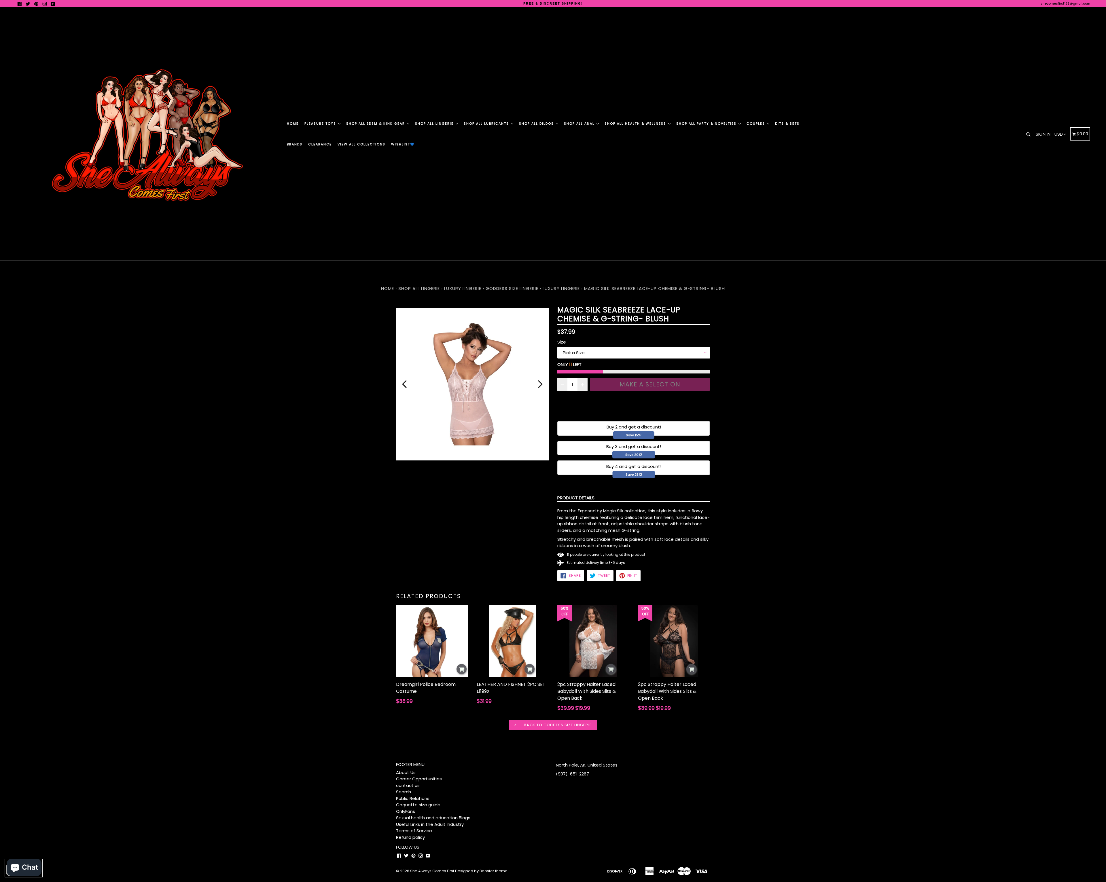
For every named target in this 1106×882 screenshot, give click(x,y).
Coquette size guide (418, 805)
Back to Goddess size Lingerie (557, 725)
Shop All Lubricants (487, 123)
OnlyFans (405, 811)
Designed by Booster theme (481, 871)
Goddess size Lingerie (512, 288)
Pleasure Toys (321, 123)
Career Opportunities (419, 779)
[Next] (540, 384)
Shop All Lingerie (435, 123)
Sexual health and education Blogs (433, 818)
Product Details (575, 498)
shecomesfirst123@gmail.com (1065, 3)
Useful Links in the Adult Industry (430, 824)
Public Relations (412, 798)
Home (293, 123)
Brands (294, 144)
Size (561, 342)
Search (403, 792)
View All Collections (361, 144)
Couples (756, 123)
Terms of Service (414, 831)
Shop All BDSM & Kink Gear (376, 123)
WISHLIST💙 (403, 144)
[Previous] (404, 384)
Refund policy (410, 837)
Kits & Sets (787, 123)
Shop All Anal (580, 123)
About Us (406, 772)
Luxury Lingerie (462, 288)
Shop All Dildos (537, 123)
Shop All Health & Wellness (636, 123)
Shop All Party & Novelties (707, 123)
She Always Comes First (432, 871)
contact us (408, 785)
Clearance (320, 144)
